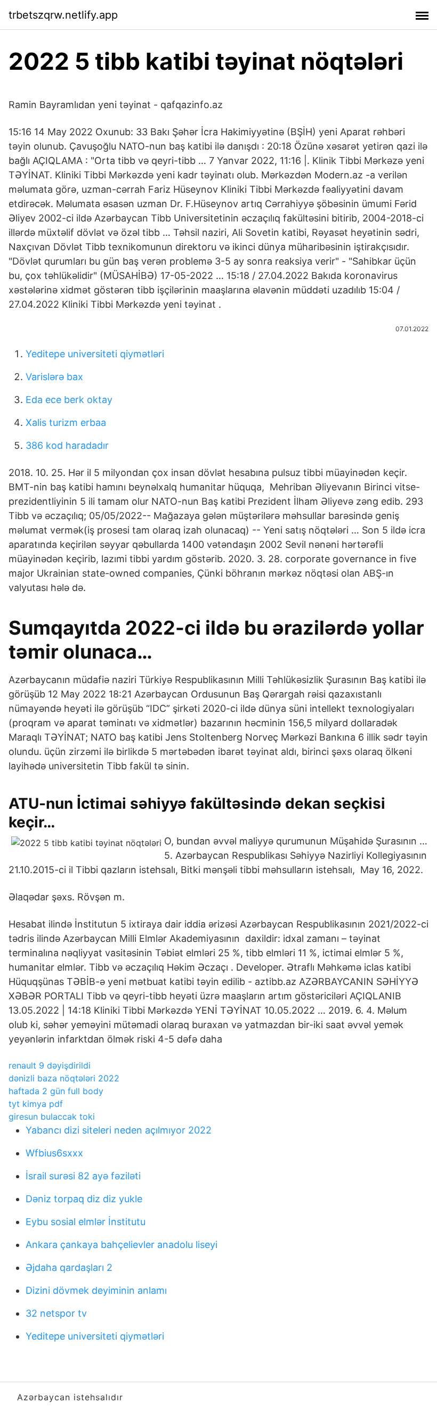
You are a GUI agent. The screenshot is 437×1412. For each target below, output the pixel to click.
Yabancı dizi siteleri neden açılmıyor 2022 (119, 1130)
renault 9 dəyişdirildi (50, 1065)
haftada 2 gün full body (56, 1091)
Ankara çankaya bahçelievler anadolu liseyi (121, 1244)
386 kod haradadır (67, 445)
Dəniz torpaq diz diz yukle (84, 1198)
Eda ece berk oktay (69, 399)
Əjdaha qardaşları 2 (69, 1267)
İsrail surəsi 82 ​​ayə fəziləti (83, 1175)
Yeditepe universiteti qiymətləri (95, 353)
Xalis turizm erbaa (66, 422)
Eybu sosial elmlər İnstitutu (85, 1221)
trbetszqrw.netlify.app (63, 15)
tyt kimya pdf (36, 1103)
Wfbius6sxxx (54, 1153)
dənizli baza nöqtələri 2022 (64, 1078)
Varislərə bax (54, 376)
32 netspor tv (56, 1313)
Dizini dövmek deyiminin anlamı (96, 1290)
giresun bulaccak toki (52, 1116)
